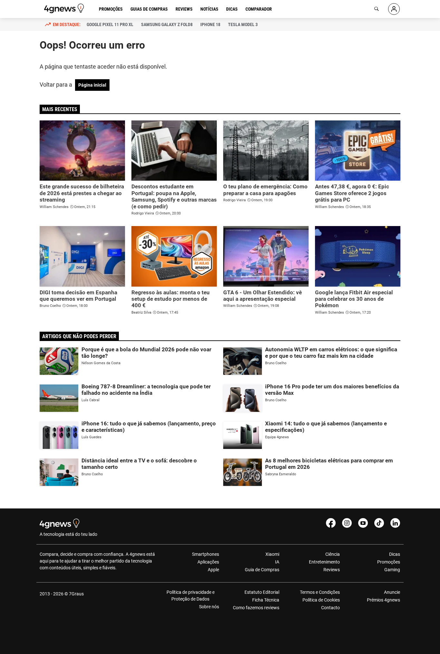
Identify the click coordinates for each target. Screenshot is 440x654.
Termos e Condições (320, 592)
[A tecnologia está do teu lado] (65, 8)
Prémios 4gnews (383, 599)
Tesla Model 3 (243, 24)
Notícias (209, 9)
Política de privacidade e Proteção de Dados (191, 596)
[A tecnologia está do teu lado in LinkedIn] (395, 523)
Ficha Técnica (265, 599)
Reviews (184, 9)
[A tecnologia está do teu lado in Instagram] (347, 523)
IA (277, 561)
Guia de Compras (262, 569)
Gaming (392, 569)
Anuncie (392, 592)
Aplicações (208, 561)
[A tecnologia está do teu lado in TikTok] (379, 523)
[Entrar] (394, 9)
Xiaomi (272, 554)
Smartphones (205, 554)
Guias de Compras (149, 9)
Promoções (111, 9)
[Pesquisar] (376, 9)
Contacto (330, 607)
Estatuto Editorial (261, 592)
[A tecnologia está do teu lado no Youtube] (363, 523)
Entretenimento (324, 561)
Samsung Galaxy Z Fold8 (167, 24)
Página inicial (92, 85)
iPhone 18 (210, 24)
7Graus (76, 593)
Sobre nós (209, 606)
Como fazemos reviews (256, 607)
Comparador (258, 9)
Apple (213, 569)
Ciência (332, 554)
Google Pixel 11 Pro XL (110, 24)
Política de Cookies (321, 599)
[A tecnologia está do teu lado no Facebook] (331, 523)
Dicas (232, 9)
